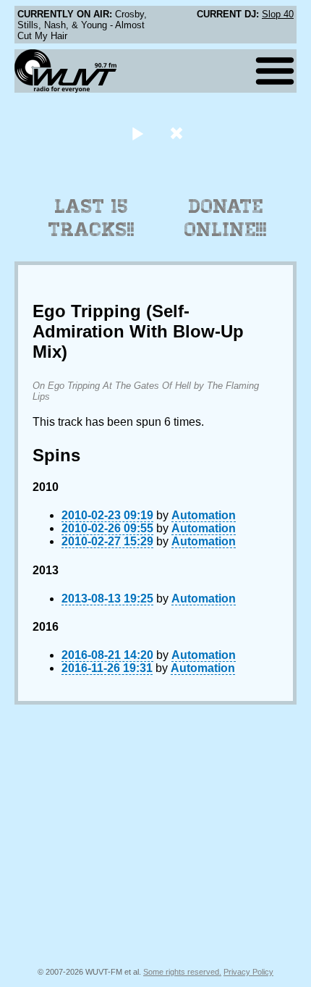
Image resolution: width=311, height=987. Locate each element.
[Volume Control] (178, 133)
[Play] (137, 133)
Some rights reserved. (182, 971)
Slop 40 (278, 14)
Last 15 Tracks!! (91, 218)
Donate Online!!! (225, 218)
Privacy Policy (248, 971)
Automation (203, 515)
